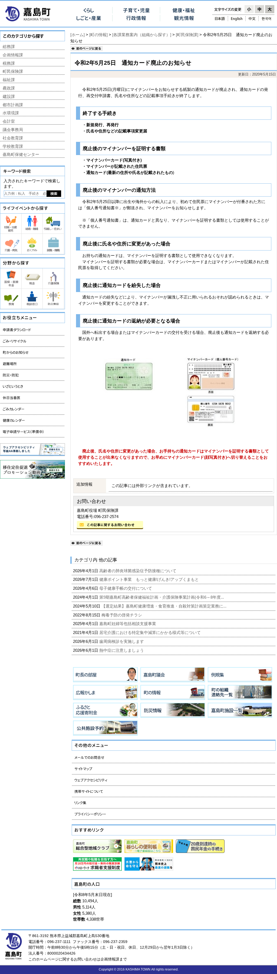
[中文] (252, 18)
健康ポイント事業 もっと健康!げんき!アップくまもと (149, 579)
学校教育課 (13, 146)
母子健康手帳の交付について (126, 588)
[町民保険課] (187, 34)
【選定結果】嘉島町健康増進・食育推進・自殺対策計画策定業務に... (164, 606)
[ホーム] (77, 34)
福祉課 (9, 79)
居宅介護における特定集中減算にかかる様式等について (150, 632)
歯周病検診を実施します (122, 641)
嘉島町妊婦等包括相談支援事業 (128, 623)
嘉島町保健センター (21, 154)
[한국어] (267, 18)
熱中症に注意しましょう (122, 650)
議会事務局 (13, 129)
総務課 (9, 46)
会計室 (9, 121)
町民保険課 (13, 71)
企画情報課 (13, 55)
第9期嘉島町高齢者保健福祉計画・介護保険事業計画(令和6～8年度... (162, 597)
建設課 (9, 96)
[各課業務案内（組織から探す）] (141, 34)
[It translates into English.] (236, 18)
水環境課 (11, 113)
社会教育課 (13, 138)
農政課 (9, 88)
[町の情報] (98, 34)
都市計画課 (13, 104)
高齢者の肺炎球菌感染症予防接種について (138, 570)
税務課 (9, 63)
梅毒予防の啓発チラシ (122, 615)
